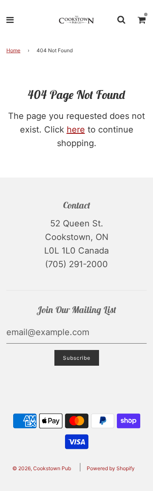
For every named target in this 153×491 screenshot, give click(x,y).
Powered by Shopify (111, 468)
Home (13, 50)
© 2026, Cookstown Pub (41, 468)
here (76, 129)
